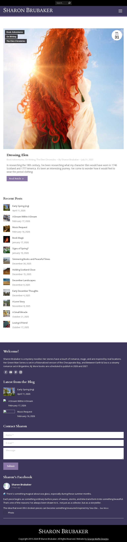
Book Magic (18, 237)
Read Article (15, 178)
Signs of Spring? (20, 248)
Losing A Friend (19, 322)
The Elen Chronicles (15, 41)
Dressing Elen (17, 155)
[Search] (69, 3)
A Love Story (18, 301)
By (69, 159)
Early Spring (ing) (20, 205)
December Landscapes (24, 280)
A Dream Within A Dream (24, 216)
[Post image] (6, 207)
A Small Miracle (19, 312)
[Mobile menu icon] (120, 11)
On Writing (11, 36)
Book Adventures (14, 32)
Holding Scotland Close (23, 269)
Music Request (19, 227)
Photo (11, 512)
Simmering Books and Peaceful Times (31, 259)
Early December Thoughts (25, 290)
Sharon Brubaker (21, 484)
